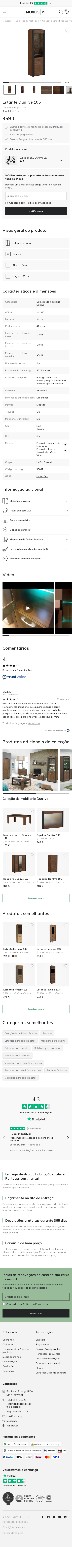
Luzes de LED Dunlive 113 (34, 157)
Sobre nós (8, 1339)
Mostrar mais (36, 898)
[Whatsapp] (66, 1517)
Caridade (8, 1344)
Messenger (12, 1420)
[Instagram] (49, 1517)
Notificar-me (36, 211)
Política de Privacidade (38, 202)
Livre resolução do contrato (51, 1372)
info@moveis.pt (15, 1416)
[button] (36, 3)
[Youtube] (55, 1517)
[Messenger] (61, 1517)
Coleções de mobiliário (27, 21)
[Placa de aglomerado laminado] (65, 445)
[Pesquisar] (61, 12)
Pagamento (42, 1344)
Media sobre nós (12, 1356)
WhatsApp (12, 1425)
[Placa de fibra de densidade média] (65, 451)
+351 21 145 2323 (16, 1399)
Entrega (40, 1339)
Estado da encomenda (48, 1363)
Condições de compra (14, 1527)
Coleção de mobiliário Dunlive (25, 798)
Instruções (42, 476)
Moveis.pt (7, 21)
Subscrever (36, 1313)
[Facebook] (44, 1517)
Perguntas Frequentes (48, 1353)
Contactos (8, 1370)
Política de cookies (13, 1532)
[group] (36, 1135)
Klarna (39, 1367)
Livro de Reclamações (48, 1358)
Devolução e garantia (48, 1349)
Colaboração (10, 1361)
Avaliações (9, 1366)
